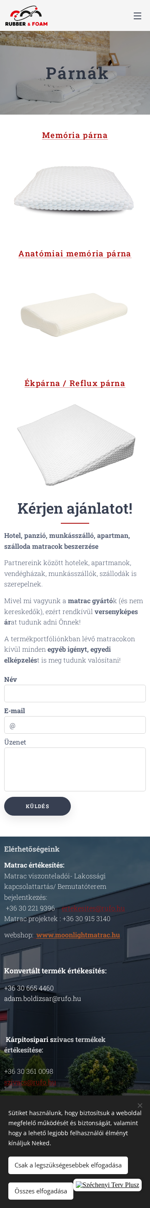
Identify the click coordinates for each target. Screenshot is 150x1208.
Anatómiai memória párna (75, 253)
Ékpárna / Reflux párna (75, 383)
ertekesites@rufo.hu (93, 907)
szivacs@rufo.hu (30, 1081)
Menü (137, 15)
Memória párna (75, 135)
